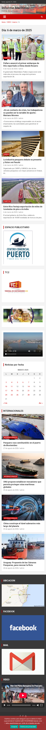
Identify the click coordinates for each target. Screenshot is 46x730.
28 (28, 395)
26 (17, 395)
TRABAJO (7, 105)
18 (12, 391)
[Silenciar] (38, 705)
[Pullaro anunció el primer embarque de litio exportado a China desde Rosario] (23, 47)
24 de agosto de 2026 (11, 568)
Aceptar (14, 727)
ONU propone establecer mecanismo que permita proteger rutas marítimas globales (22, 484)
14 (28, 387)
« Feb (5, 403)
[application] (23, 695)
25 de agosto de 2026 (11, 490)
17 (6, 391)
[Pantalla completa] (41, 705)
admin (21, 69)
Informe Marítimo (15, 8)
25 (12, 395)
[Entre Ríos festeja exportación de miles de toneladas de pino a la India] (23, 191)
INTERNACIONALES (13, 411)
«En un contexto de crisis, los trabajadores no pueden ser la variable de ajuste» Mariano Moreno (23, 113)
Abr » (41, 403)
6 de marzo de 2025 (10, 69)
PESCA (6, 154)
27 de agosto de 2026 (11, 448)
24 (6, 395)
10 (6, 387)
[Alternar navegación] (4, 16)
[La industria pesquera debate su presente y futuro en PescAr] (23, 144)
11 (12, 387)
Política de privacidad (28, 727)
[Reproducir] (4, 705)
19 (17, 391)
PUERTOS (7, 58)
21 (28, 391)
